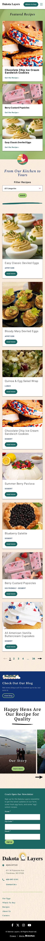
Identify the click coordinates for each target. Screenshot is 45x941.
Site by (22, 936)
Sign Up (9, 842)
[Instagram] (23, 925)
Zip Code (9, 821)
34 (33, 658)
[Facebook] (12, 925)
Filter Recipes (22, 182)
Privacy (13, 936)
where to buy (30, 4)
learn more (18, 769)
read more (11, 274)
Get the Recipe (12, 78)
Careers (5, 915)
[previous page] (5, 659)
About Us (6, 911)
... (28, 658)
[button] (39, 777)
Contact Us (11, 884)
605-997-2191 (12, 879)
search (22, 195)
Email (8, 831)
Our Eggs (6, 898)
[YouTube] (29, 925)
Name (8, 811)
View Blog (8, 696)
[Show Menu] (41, 4)
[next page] (39, 659)
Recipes (5, 907)
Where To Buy (8, 903)
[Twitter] (17, 925)
